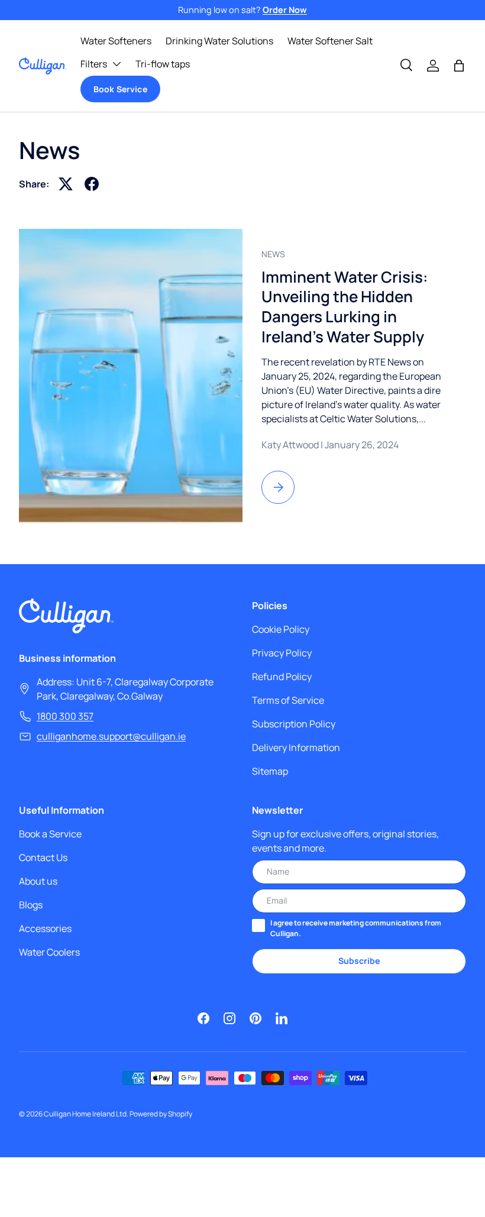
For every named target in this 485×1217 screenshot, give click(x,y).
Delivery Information (296, 747)
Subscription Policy (293, 723)
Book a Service (50, 833)
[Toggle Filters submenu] (116, 64)
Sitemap (270, 771)
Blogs (31, 904)
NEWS (273, 254)
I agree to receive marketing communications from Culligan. (355, 928)
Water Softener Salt (330, 40)
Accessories (45, 928)
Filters (93, 63)
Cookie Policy (280, 629)
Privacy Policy (282, 652)
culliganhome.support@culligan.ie (111, 736)
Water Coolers (49, 952)
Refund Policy (282, 676)
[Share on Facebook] (92, 184)
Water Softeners (115, 40)
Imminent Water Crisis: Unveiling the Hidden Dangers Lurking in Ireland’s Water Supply (344, 306)
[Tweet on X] (66, 184)
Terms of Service (288, 700)
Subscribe (359, 960)
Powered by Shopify (161, 1114)
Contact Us (43, 857)
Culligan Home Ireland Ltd (85, 1114)
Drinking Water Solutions (219, 40)
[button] (459, 66)
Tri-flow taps (162, 63)
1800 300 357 (65, 716)
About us (38, 881)
